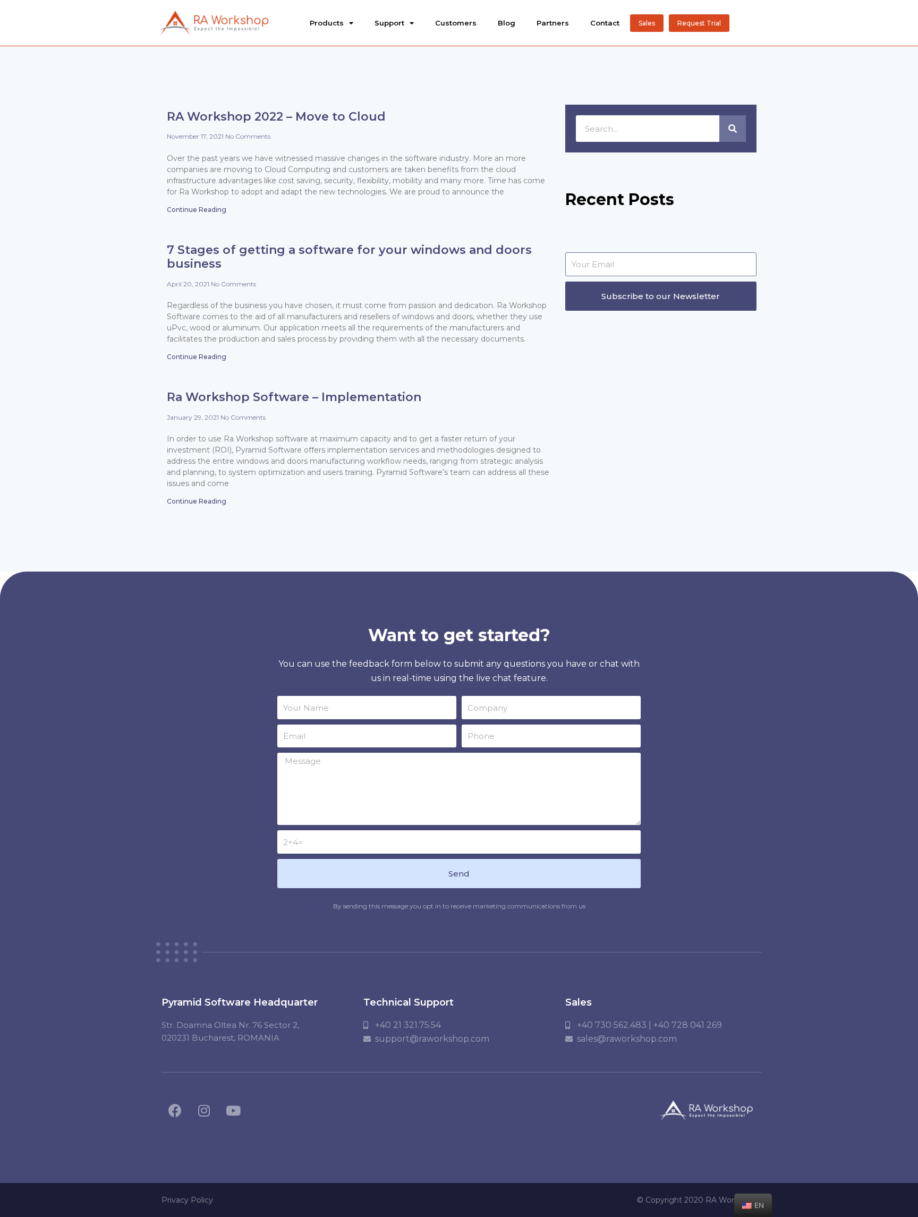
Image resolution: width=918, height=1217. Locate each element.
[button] (647, 23)
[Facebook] (175, 1110)
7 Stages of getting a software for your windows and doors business (349, 257)
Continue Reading (196, 210)
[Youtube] (233, 1110)
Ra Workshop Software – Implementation (294, 397)
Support (389, 23)
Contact (604, 23)
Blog (506, 23)
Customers (456, 23)
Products (327, 23)
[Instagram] (204, 1110)
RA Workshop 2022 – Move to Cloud (276, 116)
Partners (553, 23)
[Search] (732, 128)
